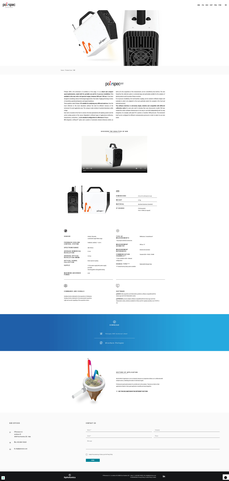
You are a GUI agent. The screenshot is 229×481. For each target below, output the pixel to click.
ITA (203, 5)
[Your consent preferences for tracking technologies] (3, 478)
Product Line (68, 70)
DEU (207, 5)
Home (62, 70)
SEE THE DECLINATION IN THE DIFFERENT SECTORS (133, 391)
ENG (199, 5)
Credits (154, 477)
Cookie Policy (148, 477)
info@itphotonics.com (21, 449)
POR (220, 5)
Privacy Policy (110, 454)
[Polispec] (9, 5)
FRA (215, 5)
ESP (211, 5)
